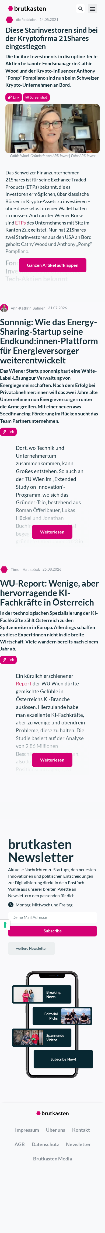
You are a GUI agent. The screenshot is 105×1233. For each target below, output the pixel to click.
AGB (20, 1144)
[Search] (80, 8)
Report (24, 683)
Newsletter (78, 1144)
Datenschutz (45, 1144)
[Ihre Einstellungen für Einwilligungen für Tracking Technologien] (5, 925)
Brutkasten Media (52, 1159)
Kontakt (81, 1130)
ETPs (20, 223)
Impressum (27, 1130)
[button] (13, 97)
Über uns (55, 1130)
